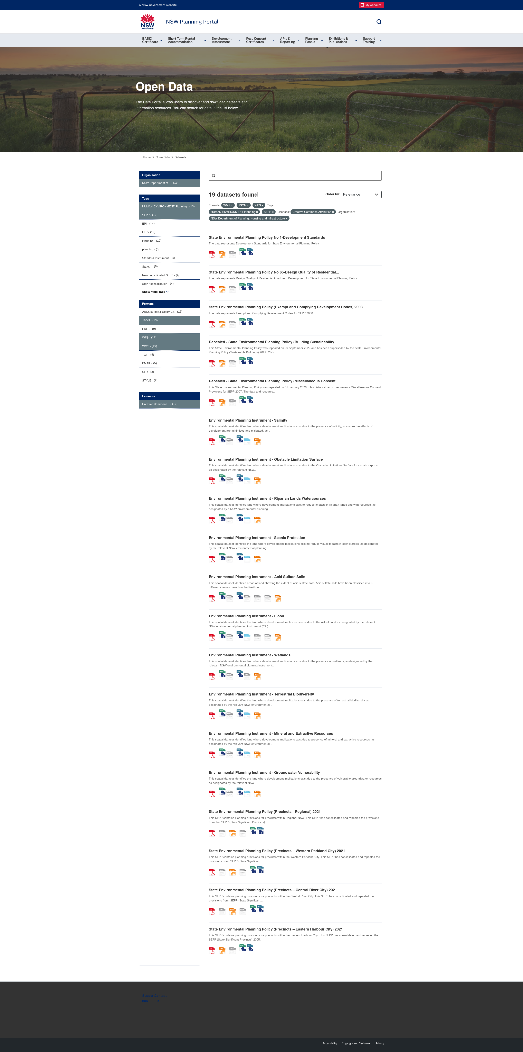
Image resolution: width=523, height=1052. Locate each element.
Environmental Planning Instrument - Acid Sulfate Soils (257, 576)
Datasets (180, 157)
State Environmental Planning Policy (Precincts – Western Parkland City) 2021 (277, 850)
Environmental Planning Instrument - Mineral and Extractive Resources (271, 733)
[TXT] (248, 437)
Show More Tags (153, 291)
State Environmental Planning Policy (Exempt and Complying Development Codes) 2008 (286, 306)
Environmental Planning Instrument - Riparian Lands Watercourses (267, 498)
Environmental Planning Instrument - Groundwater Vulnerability (264, 772)
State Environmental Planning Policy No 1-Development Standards (267, 237)
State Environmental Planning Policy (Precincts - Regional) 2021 (265, 811)
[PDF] (213, 250)
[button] (152, 40)
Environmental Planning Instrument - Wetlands (250, 655)
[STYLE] (259, 594)
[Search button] (214, 176)
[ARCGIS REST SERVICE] (234, 250)
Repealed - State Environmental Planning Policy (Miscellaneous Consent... (274, 381)
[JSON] (223, 250)
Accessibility (330, 1043)
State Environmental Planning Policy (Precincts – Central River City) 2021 (273, 889)
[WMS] (242, 250)
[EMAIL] (248, 594)
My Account (373, 5)
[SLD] (269, 594)
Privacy (380, 1043)
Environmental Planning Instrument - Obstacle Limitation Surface (266, 459)
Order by (332, 194)
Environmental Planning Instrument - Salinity (248, 420)
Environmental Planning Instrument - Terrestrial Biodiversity (261, 694)
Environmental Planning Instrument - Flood (246, 616)
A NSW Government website (158, 5)
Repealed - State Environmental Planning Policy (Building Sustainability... (273, 341)
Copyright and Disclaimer (356, 1043)
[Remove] (232, 205)
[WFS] (250, 250)
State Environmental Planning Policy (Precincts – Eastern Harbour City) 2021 (276, 929)
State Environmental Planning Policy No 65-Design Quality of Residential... (274, 272)
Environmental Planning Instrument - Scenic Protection (257, 537)
